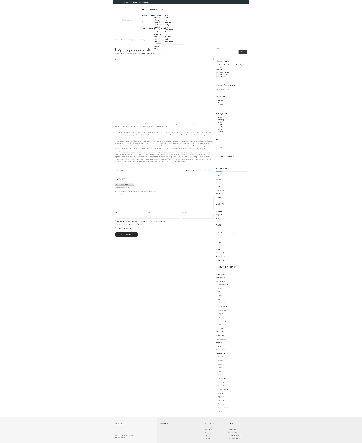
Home (117, 40)
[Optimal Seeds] (127, 20)
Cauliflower (221, 375)
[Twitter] (201, 170)
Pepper (220, 397)
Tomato (220, 404)
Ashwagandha (222, 285)
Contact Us (208, 438)
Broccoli (220, 364)
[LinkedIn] (212, 170)
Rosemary (221, 321)
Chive (219, 295)
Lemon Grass (222, 306)
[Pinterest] (205, 170)
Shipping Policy (232, 432)
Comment (118, 195)
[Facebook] (197, 170)
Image (149, 53)
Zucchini (220, 411)
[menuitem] (144, 9)
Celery (220, 292)
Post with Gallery (221, 74)
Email (150, 212)
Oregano (220, 313)
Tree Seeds (219, 350)
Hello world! (220, 69)
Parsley (220, 317)
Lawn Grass (220, 332)
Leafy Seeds (220, 335)
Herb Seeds (219, 281)
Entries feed (220, 253)
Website (184, 212)
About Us (208, 435)
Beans (220, 357)
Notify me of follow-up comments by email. (129, 224)
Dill (219, 299)
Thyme (220, 328)
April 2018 (221, 105)
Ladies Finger (222, 389)
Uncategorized (222, 127)
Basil (219, 288)
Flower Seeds (220, 274)
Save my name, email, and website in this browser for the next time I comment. (141, 221)
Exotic (219, 382)
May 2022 (221, 102)
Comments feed (221, 256)
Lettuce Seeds (220, 339)
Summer (219, 346)
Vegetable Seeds (221, 353)
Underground (222, 407)
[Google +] (208, 170)
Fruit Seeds (219, 278)
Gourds (220, 386)
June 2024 (221, 100)
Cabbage (220, 368)
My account (208, 429)
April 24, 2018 (133, 53)
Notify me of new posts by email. (126, 228)
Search (218, 48)
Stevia (219, 324)
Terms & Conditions (234, 438)
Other (218, 342)
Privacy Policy (232, 429)
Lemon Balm (222, 303)
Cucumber (221, 378)
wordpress (121, 170)
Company (124, 40)
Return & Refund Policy (235, 435)
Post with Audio (221, 77)
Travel (153, 53)
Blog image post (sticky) (223, 72)
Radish (220, 400)
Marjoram (221, 310)
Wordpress (221, 131)
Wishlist (207, 432)
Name (117, 212)
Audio (220, 117)
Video (220, 129)
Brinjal (220, 360)
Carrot (220, 371)
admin (123, 53)
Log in (218, 249)
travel (220, 233)
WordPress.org (220, 260)
